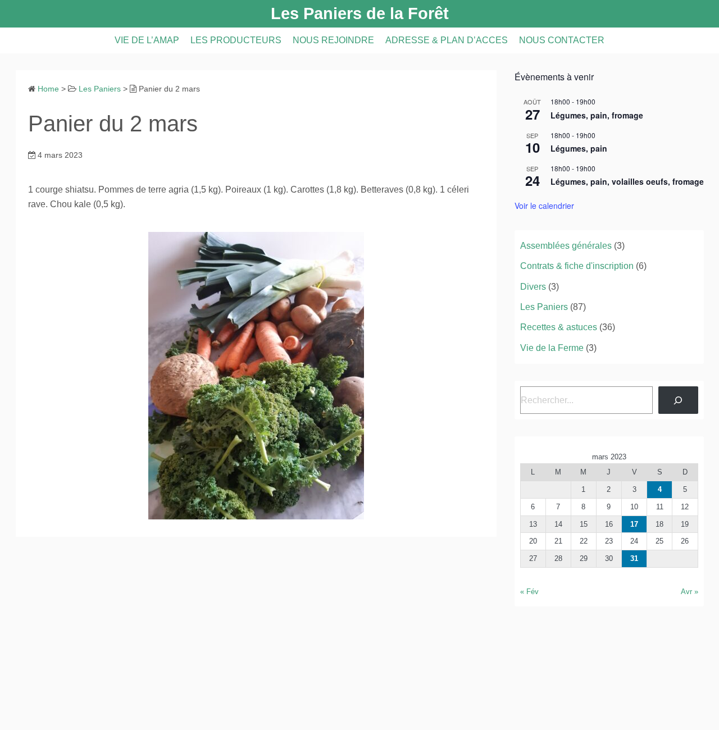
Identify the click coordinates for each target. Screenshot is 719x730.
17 (634, 524)
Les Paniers (544, 307)
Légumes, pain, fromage (596, 115)
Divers (533, 286)
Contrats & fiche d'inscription (577, 266)
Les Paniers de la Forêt (360, 13)
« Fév (529, 591)
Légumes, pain (578, 148)
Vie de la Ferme (552, 348)
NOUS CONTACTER (561, 40)
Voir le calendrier (544, 205)
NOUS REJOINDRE (333, 40)
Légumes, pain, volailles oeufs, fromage (627, 181)
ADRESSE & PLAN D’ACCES (446, 40)
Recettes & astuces (558, 327)
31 (634, 558)
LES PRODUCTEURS (235, 40)
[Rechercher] (678, 400)
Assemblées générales (566, 245)
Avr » (689, 591)
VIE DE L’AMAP (147, 40)
